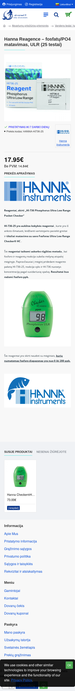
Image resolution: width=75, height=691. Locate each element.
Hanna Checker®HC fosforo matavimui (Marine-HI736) (21, 494)
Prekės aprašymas (19, 173)
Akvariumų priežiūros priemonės (30, 25)
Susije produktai (18, 451)
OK (69, 665)
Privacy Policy (21, 680)
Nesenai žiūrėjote (51, 451)
